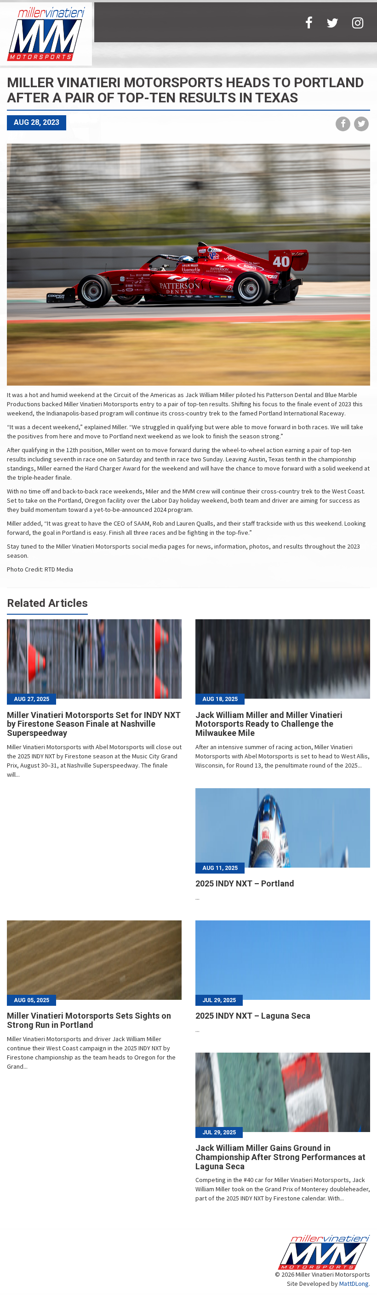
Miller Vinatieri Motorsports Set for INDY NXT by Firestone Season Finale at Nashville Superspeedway (94, 724)
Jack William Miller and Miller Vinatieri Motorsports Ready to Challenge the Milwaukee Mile (269, 724)
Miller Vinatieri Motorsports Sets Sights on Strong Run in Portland (89, 1020)
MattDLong (354, 1283)
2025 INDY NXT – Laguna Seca (252, 1015)
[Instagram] (357, 22)
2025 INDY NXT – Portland (244, 883)
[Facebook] (309, 22)
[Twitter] (332, 22)
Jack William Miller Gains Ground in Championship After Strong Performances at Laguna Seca (280, 1157)
